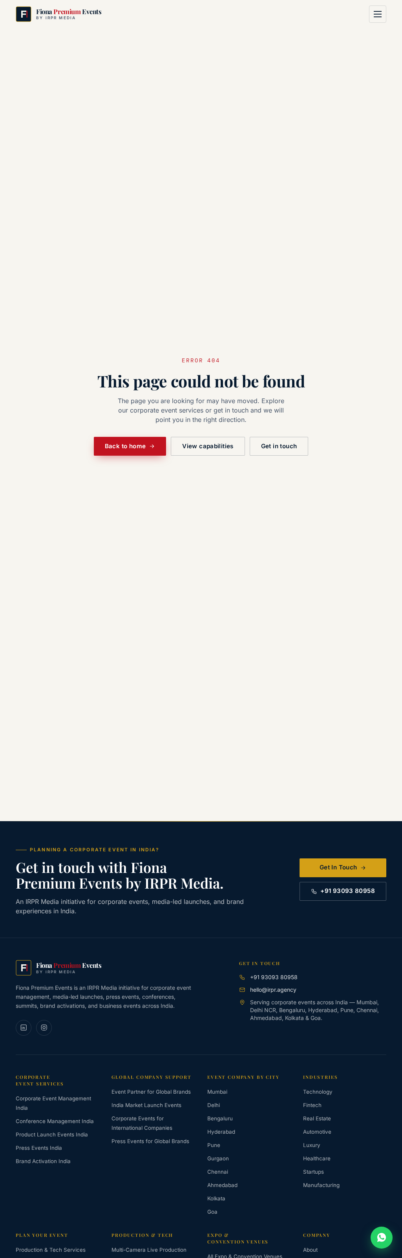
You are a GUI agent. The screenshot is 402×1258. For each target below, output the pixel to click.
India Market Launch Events (146, 1105)
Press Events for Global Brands (150, 1141)
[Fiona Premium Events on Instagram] (44, 1028)
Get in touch (279, 446)
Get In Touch (338, 867)
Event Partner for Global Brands (151, 1092)
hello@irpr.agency (273, 989)
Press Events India (39, 1148)
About (310, 1250)
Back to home (125, 446)
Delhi (213, 1105)
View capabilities (207, 446)
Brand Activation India (43, 1161)
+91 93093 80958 (347, 890)
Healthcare (317, 1158)
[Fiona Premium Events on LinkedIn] (23, 1028)
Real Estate (317, 1118)
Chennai (217, 1172)
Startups (313, 1172)
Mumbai (217, 1092)
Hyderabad (221, 1132)
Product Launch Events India (52, 1134)
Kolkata (216, 1198)
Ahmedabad (222, 1185)
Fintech (312, 1105)
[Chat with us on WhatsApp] (382, 1238)
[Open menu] (377, 14)
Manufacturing (321, 1185)
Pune (213, 1145)
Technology (318, 1092)
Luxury (311, 1145)
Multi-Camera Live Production (148, 1250)
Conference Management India (55, 1121)
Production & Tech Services (51, 1250)
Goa (212, 1212)
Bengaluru (220, 1118)
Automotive (317, 1132)
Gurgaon (218, 1158)
